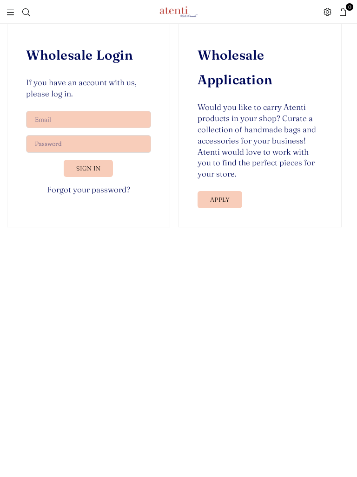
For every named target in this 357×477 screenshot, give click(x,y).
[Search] (26, 12)
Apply (220, 199)
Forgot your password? (88, 189)
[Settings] (327, 12)
